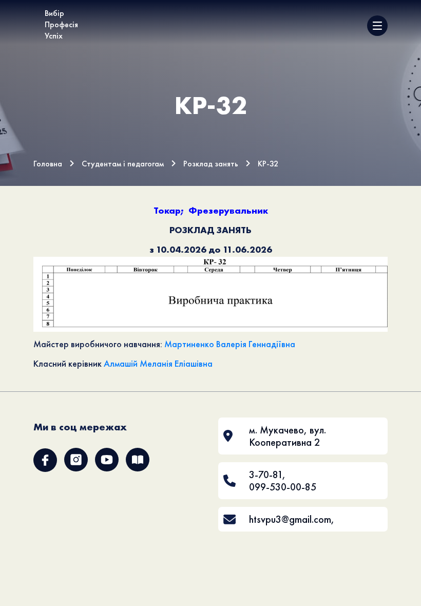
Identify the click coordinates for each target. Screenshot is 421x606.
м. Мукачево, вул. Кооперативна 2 (287, 436)
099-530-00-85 (282, 487)
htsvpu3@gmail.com (290, 519)
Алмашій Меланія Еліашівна (158, 363)
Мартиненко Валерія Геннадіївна (229, 344)
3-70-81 (265, 474)
